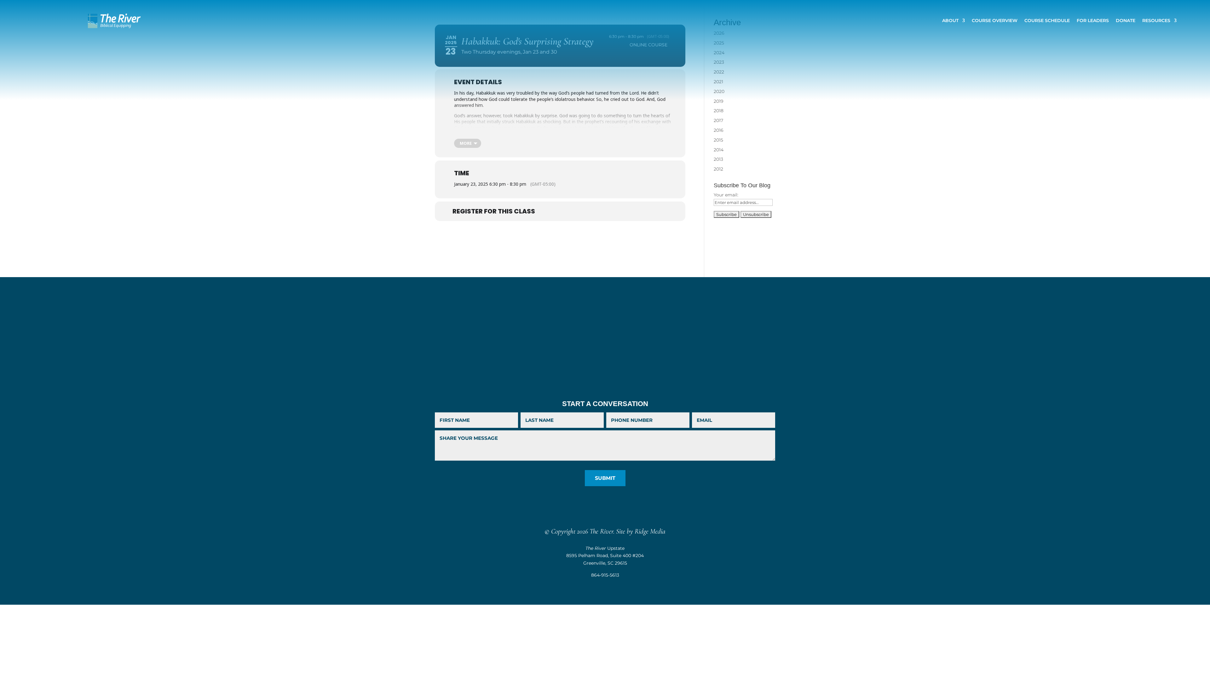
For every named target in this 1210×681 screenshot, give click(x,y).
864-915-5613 (605, 575)
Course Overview (994, 20)
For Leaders (1093, 20)
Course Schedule (1047, 20)
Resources (1156, 20)
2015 (718, 140)
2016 (718, 130)
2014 (718, 150)
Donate (1125, 20)
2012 (718, 169)
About (950, 20)
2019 (718, 101)
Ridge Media (650, 531)
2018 (718, 111)
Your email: (726, 195)
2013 (718, 159)
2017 (718, 120)
